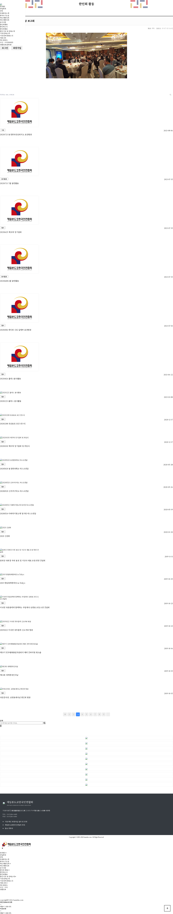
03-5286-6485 (12, 814)
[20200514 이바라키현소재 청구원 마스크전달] (17, 505)
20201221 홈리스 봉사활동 (10, 401)
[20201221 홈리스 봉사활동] (10, 392)
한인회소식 (4, 26)
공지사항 (3, 22)
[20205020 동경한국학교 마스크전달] (14, 460)
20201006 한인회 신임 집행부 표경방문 (15, 329)
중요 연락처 (9, 828)
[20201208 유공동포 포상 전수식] (12, 415)
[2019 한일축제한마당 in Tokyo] (12, 574)
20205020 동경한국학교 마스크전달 (14, 468)
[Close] (1, 725)
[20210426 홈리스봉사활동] (19, 356)
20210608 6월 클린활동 (9, 280)
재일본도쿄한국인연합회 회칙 (15, 825)
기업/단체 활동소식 (6, 35)
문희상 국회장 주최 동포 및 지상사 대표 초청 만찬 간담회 (22, 560)
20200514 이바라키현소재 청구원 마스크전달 (18, 513)
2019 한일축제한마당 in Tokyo (12, 583)
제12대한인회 (4, 18)
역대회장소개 (4, 13)
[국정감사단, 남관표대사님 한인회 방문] (14, 688)
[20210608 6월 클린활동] (19, 259)
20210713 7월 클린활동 (9, 183)
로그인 (4, 47)
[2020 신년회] (5, 527)
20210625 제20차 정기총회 (11, 232)
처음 (65, 714)
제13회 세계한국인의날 (9, 675)
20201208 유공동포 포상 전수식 (12, 423)
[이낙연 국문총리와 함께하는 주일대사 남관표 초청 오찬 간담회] (19, 597)
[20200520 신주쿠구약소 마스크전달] (14, 482)
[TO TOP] (167, 908)
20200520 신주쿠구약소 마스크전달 (14, 491)
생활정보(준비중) (6, 44)
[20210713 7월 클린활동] (19, 161)
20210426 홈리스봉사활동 (10, 378)
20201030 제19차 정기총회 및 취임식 (15, 446)
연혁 (1, 11)
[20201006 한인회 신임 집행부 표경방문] (19, 308)
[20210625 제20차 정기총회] (19, 210)
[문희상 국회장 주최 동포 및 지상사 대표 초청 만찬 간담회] (19, 550)
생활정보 (3, 889)
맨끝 (108, 714)
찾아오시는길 (4, 15)
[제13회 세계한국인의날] (9, 666)
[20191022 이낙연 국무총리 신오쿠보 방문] (15, 621)
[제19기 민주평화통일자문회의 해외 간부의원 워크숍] (19, 643)
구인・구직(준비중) (6, 42)
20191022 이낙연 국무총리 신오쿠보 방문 (16, 630)
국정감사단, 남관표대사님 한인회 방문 (15, 697)
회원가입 (16, 47)
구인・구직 (4, 887)
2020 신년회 (5, 536)
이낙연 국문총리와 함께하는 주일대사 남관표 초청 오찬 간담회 (25, 607)
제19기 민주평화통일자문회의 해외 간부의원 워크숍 (20, 652)
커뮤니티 (3, 38)
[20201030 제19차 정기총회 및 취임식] (14, 437)
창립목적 (3, 8)
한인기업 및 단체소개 (7, 31)
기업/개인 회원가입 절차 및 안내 (16, 821)
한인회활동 (4, 24)
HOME (2, 6)
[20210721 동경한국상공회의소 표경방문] (19, 112)
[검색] (170, 94)
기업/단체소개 (5, 33)
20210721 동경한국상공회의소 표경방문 (16, 134)
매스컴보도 (4, 40)
